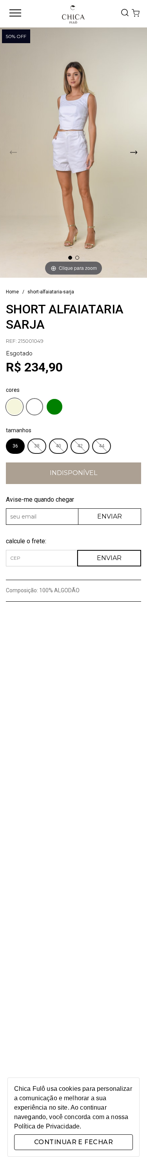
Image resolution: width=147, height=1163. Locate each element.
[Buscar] (125, 13)
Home (12, 292)
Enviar (109, 516)
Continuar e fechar (73, 1142)
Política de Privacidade (47, 1126)
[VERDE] (54, 408)
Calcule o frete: (26, 541)
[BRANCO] (34, 408)
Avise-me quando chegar (40, 499)
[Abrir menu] (15, 13)
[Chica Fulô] (73, 14)
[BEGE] (14, 408)
